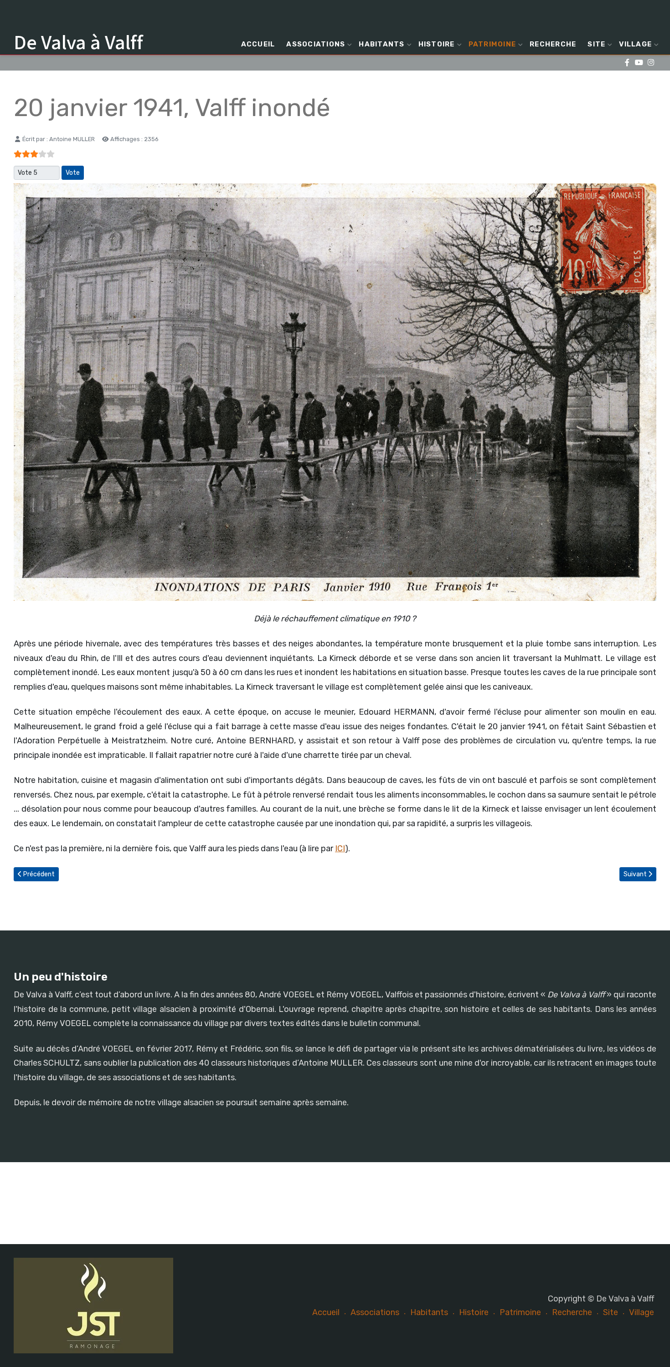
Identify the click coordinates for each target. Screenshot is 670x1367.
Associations (315, 44)
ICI (340, 849)
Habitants (381, 44)
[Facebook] (627, 62)
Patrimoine (492, 44)
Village (635, 44)
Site (596, 44)
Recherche (553, 44)
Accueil (258, 44)
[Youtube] (638, 62)
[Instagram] (650, 62)
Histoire (436, 44)
